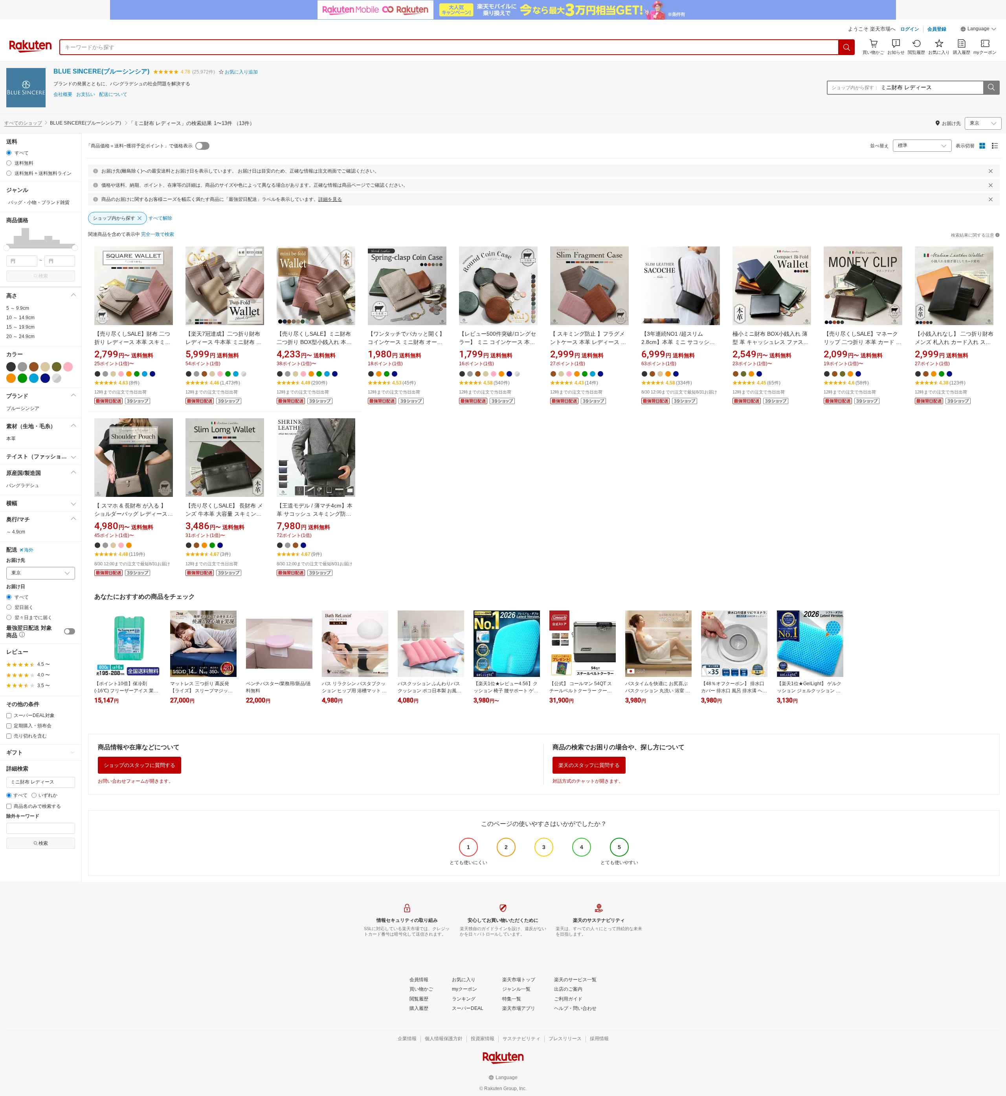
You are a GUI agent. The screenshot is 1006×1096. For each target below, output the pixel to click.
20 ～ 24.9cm (20, 336)
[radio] (8, 152)
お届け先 (15, 560)
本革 (11, 438)
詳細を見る (330, 199)
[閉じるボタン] (991, 171)
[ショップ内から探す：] (991, 87)
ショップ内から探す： (855, 87)
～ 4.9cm (15, 532)
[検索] (847, 47)
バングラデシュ (22, 485)
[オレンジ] (11, 378)
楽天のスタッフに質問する (589, 765)
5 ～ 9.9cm (17, 308)
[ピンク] (68, 366)
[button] (978, 30)
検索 (43, 276)
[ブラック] (11, 366)
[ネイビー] (45, 378)
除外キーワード (22, 816)
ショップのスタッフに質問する (139, 765)
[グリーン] (22, 378)
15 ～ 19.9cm (20, 327)
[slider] (6, 248)
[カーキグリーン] (56, 366)
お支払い (85, 94)
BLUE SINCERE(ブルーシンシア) (101, 71)
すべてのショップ (23, 123)
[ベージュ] (45, 366)
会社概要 (62, 94)
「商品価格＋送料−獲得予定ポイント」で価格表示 (139, 146)
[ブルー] (34, 378)
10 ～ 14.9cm (20, 317)
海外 (28, 550)
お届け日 (15, 586)
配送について (113, 94)
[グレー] (22, 366)
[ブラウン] (34, 366)
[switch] (69, 631)
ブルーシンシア (22, 408)
